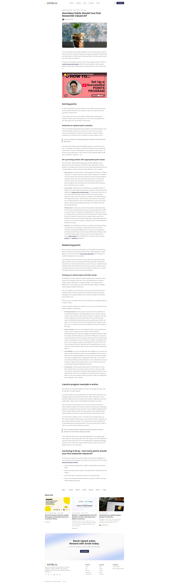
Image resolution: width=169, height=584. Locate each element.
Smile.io (66, 238)
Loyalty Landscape (76, 513)
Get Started (84, 551)
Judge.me (75, 238)
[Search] (115, 3)
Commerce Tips (116, 566)
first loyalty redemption (87, 253)
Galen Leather (72, 236)
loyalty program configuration (70, 64)
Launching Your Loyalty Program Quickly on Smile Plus (110, 516)
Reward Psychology (67, 10)
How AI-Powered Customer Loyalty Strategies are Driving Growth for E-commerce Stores (57, 517)
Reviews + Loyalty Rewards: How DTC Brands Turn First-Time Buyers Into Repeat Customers (84, 517)
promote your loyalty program (80, 192)
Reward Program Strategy (50, 513)
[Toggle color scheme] (65, 581)
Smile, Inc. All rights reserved (54, 581)
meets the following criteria (70, 462)
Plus (100, 513)
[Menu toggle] (73, 3)
